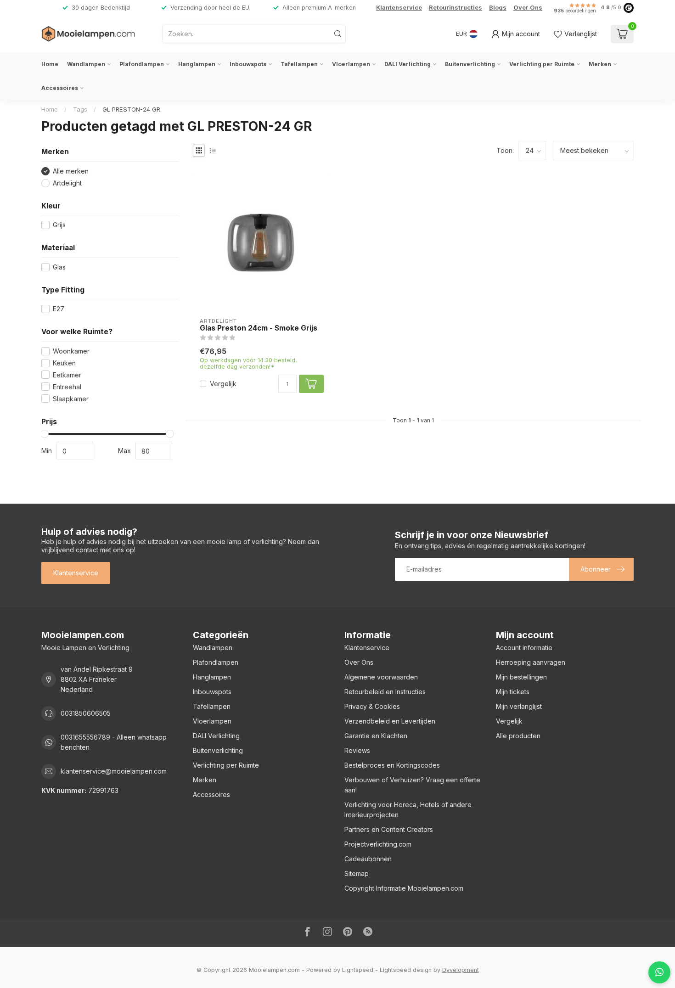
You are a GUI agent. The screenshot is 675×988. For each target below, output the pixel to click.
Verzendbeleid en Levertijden (389, 721)
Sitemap (356, 873)
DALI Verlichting (407, 64)
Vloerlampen (351, 64)
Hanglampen (196, 64)
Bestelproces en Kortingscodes (392, 765)
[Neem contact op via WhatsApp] (659, 972)
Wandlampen (86, 64)
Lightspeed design (406, 969)
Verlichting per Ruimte (541, 64)
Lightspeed (357, 969)
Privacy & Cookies (372, 706)
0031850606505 (86, 713)
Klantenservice (399, 7)
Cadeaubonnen (368, 859)
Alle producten (518, 736)
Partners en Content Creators (388, 829)
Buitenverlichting (470, 64)
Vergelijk (223, 383)
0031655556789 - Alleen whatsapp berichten (114, 742)
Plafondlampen (141, 64)
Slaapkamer (71, 398)
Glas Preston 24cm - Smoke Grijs (258, 328)
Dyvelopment (460, 969)
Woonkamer (71, 351)
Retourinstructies (455, 7)
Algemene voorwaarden (381, 677)
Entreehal (67, 386)
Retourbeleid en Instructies (385, 692)
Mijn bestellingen (521, 677)
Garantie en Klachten (375, 736)
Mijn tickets (512, 692)
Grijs (59, 224)
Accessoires (59, 87)
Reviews (357, 750)
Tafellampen (299, 64)
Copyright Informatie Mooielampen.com (403, 888)
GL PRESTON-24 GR (131, 109)
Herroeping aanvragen (530, 662)
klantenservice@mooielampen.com (114, 771)
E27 (58, 308)
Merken (600, 64)
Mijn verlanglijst (519, 706)
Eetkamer (67, 374)
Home (49, 64)
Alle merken (71, 171)
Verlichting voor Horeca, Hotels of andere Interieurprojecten (408, 810)
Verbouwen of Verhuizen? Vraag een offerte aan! (412, 785)
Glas (59, 267)
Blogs (497, 7)
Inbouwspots (248, 64)
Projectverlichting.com (377, 844)
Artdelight (67, 183)
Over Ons (527, 7)
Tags (80, 109)
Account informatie (524, 647)
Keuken (64, 362)
